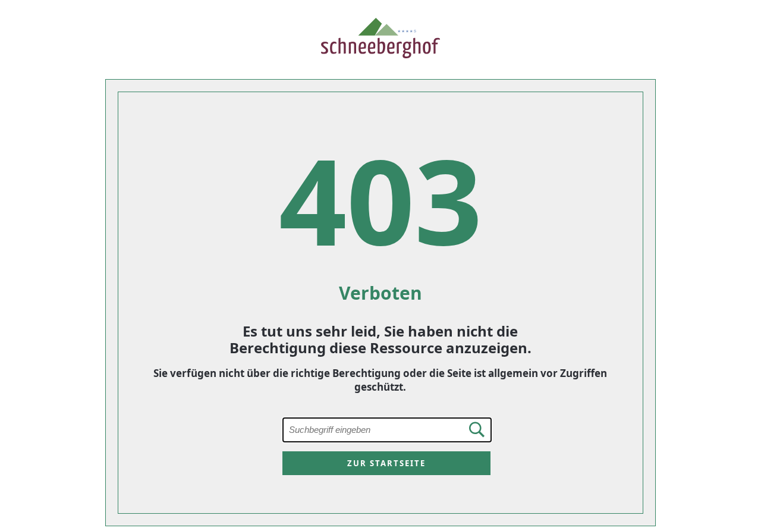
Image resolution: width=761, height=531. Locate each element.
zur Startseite (386, 463)
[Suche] (473, 429)
